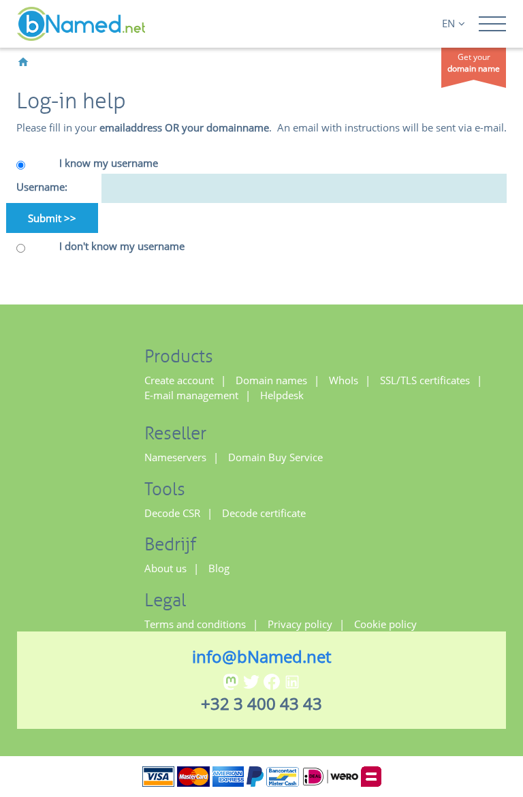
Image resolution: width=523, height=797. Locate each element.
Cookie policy (385, 624)
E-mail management (191, 395)
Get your (473, 62)
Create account (179, 380)
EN (448, 23)
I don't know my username (122, 246)
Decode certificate (264, 513)
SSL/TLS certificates (425, 380)
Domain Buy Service (275, 457)
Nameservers (175, 457)
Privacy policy (300, 624)
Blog (218, 568)
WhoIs (343, 380)
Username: (41, 186)
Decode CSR (172, 513)
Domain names (271, 380)
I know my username (108, 163)
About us (165, 568)
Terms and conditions (195, 624)
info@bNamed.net (261, 656)
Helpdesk (282, 395)
